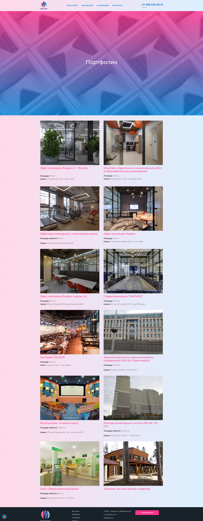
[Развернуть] (4, 516)
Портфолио (87, 5)
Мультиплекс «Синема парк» (59, 423)
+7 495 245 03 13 (152, 4)
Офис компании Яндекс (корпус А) (63, 296)
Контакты (117, 5)
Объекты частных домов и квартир (127, 488)
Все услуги (72, 5)
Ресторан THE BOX (52, 357)
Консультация (147, 513)
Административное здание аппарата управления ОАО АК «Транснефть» (128, 359)
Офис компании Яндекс (120, 233)
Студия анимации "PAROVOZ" (123, 296)
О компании (103, 5)
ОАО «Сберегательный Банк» (59, 488)
